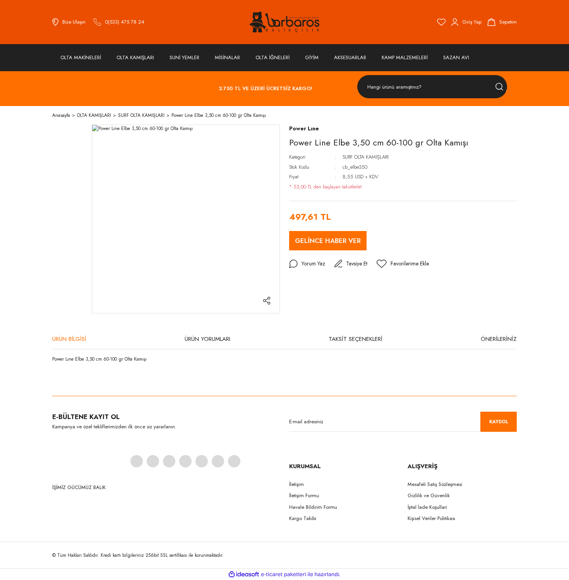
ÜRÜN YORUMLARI (207, 339)
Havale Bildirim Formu (313, 507)
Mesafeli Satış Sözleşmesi (435, 484)
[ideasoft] (243, 574)
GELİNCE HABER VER (328, 240)
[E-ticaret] (283, 574)
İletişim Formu (304, 495)
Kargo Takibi (302, 518)
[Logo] (284, 22)
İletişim (296, 484)
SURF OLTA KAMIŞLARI (366, 157)
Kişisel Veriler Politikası (431, 518)
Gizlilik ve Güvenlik (429, 495)
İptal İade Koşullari (427, 507)
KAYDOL (498, 421)
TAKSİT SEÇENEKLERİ (355, 339)
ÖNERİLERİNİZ (499, 339)
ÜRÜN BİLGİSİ (69, 339)
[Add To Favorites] (403, 264)
